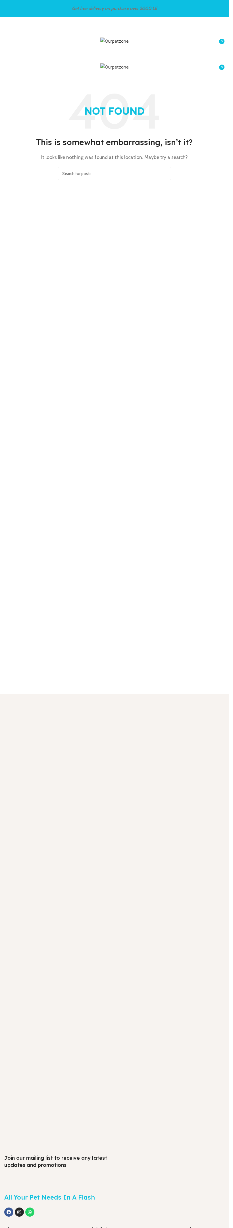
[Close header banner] (222, 8)
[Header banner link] (114, 8)
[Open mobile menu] (6, 41)
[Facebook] (8, 1212)
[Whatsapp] (29, 1212)
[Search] (164, 173)
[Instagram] (19, 1212)
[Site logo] (114, 41)
